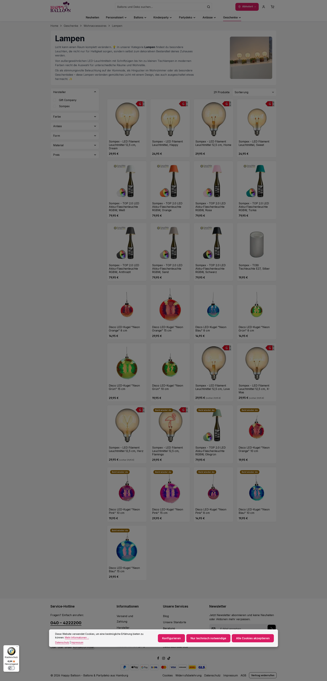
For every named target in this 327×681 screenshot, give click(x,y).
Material (58, 145)
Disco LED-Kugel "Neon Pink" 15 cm (167, 511)
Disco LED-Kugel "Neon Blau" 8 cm (210, 328)
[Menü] (17, 647)
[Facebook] (159, 659)
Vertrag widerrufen (262, 675)
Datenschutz (212, 675)
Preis (56, 154)
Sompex (64, 106)
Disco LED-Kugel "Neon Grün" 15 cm (124, 387)
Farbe (57, 116)
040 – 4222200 (65, 622)
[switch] (11, 668)
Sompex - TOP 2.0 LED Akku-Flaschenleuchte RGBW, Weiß (124, 207)
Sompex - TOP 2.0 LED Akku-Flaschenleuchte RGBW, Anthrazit (124, 268)
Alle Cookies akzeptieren (253, 638)
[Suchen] (208, 7)
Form (56, 135)
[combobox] (160, 7)
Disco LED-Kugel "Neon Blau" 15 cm (124, 569)
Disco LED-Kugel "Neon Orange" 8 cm (124, 328)
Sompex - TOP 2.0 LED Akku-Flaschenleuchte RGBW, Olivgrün (210, 451)
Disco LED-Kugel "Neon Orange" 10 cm (254, 449)
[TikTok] (168, 659)
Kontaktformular (83, 647)
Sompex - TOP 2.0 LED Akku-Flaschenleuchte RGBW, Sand (167, 268)
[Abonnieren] (272, 629)
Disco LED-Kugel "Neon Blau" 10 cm (254, 511)
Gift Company (67, 100)
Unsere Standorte (174, 622)
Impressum (230, 675)
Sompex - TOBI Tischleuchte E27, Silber (254, 266)
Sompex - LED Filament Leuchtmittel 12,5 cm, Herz (126, 449)
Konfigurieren (171, 638)
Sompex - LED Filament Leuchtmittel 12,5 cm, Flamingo (167, 451)
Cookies (167, 675)
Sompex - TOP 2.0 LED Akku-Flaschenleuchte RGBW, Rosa (210, 207)
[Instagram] (164, 659)
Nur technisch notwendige (208, 638)
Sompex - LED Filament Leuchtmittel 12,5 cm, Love (212, 387)
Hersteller (59, 92)
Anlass (57, 126)
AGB (243, 675)
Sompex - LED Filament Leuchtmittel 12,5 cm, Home (213, 143)
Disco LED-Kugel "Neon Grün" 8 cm (254, 328)
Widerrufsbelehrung (188, 675)
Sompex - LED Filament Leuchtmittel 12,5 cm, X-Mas (254, 389)
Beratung (169, 628)
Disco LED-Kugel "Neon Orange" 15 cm (167, 328)
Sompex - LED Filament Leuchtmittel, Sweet (254, 143)
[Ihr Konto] (264, 7)
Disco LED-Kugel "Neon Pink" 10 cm (124, 511)
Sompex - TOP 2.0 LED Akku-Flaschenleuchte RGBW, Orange (167, 207)
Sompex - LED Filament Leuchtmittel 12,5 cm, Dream (124, 145)
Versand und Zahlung (125, 618)
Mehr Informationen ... (77, 637)
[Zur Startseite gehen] (60, 7)
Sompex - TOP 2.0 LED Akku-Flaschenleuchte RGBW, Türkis (254, 207)
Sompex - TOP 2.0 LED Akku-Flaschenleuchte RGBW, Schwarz (210, 268)
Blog (166, 616)
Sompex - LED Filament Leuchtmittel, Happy (167, 143)
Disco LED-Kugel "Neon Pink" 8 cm (210, 511)
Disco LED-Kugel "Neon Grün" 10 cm (167, 387)
